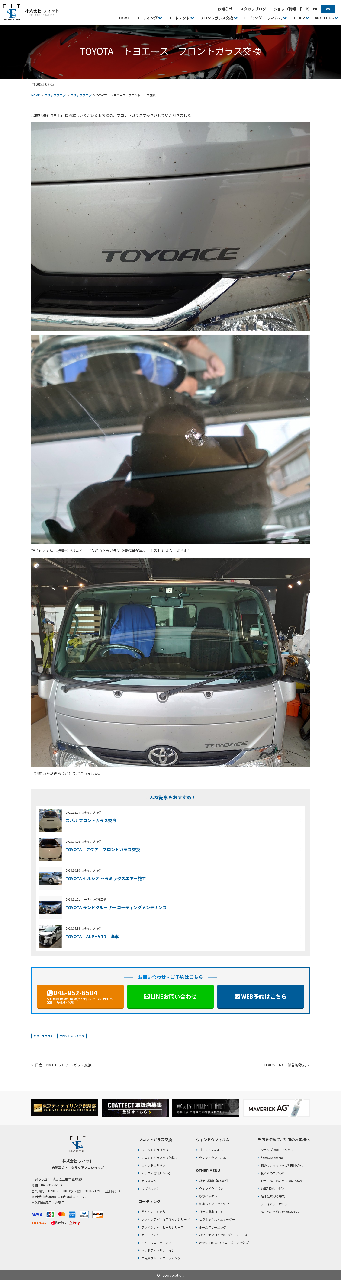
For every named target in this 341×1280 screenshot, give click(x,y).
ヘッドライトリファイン (158, 1250)
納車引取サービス (273, 1188)
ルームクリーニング (212, 1227)
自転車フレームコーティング (161, 1258)
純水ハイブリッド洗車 (214, 1204)
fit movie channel (272, 1157)
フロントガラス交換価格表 (160, 1157)
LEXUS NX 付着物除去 (285, 1065)
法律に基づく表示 (273, 1196)
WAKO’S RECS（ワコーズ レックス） (225, 1242)
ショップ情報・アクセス (277, 1150)
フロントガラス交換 (71, 1036)
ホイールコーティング (156, 1242)
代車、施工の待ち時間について (282, 1181)
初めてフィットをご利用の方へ (282, 1165)
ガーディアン (150, 1235)
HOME (35, 95)
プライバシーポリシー (276, 1204)
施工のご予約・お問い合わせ (280, 1212)
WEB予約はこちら (264, 996)
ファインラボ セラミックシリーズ (166, 1219)
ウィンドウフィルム (212, 1157)
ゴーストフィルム (211, 1150)
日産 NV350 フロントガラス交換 (63, 1065)
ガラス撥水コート (154, 1181)
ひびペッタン (151, 1188)
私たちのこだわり (154, 1211)
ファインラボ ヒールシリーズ (162, 1227)
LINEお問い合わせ (174, 996)
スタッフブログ (55, 95)
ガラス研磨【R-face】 (157, 1173)
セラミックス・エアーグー (217, 1219)
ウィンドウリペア (154, 1165)
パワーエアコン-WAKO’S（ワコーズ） (225, 1235)
